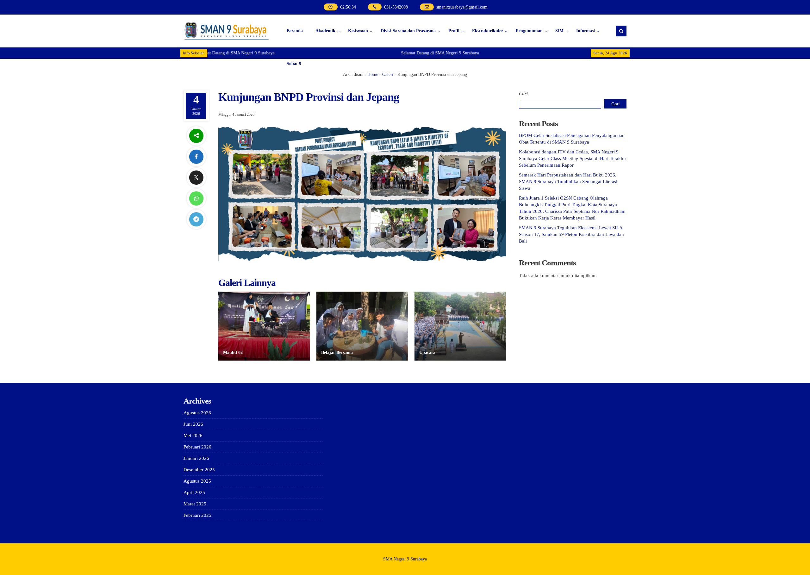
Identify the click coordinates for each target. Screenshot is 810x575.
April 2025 (194, 492)
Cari (523, 93)
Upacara (427, 352)
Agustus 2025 (197, 481)
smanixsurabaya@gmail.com (462, 7)
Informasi (585, 30)
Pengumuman (529, 30)
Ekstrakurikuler (487, 30)
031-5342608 (396, 7)
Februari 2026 (197, 446)
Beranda (295, 30)
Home (372, 74)
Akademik (325, 30)
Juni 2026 (193, 424)
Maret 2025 (195, 503)
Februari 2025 (197, 515)
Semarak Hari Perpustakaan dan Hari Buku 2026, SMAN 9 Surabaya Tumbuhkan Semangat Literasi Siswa (568, 181)
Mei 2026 (193, 435)
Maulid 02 (233, 352)
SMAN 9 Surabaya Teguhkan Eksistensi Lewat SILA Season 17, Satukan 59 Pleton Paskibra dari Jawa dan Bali (571, 234)
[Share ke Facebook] (196, 156)
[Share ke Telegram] (196, 219)
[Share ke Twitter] (196, 177)
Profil (453, 30)
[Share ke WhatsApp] (196, 198)
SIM (559, 30)
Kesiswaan (358, 30)
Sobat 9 (294, 63)
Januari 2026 (196, 458)
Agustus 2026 (197, 412)
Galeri (387, 74)
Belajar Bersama (337, 352)
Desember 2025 (199, 469)
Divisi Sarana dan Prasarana (408, 30)
